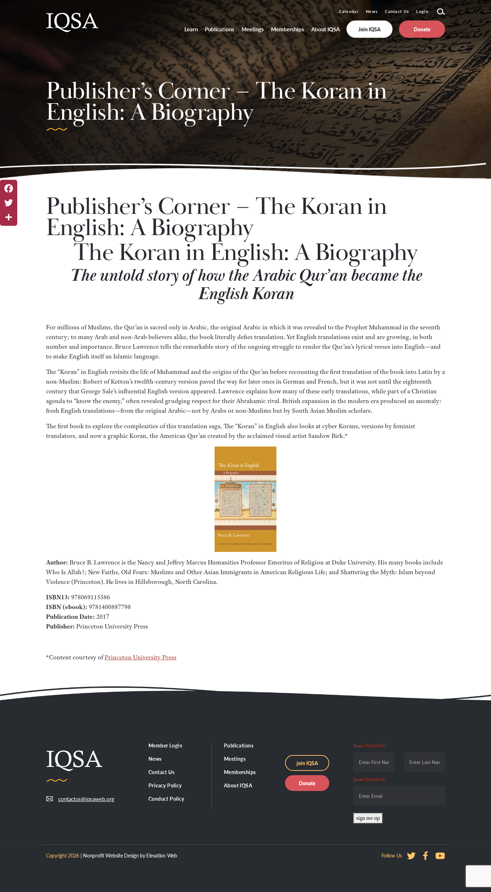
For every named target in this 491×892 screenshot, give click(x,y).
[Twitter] (8, 203)
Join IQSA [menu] (369, 29)
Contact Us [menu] (161, 772)
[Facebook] (8, 188)
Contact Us (397, 11)
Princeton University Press (140, 657)
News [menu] (155, 758)
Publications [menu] (219, 29)
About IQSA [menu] (325, 29)
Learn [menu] (191, 29)
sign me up (368, 818)
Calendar (349, 11)
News (372, 11)
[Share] (8, 217)
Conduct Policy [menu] (166, 798)
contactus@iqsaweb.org (81, 798)
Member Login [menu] (165, 745)
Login (422, 11)
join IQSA (307, 763)
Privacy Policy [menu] (165, 785)
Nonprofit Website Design (110, 855)
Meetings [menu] (253, 29)
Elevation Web (161, 855)
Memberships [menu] (287, 29)
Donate (307, 783)
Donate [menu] (422, 29)
